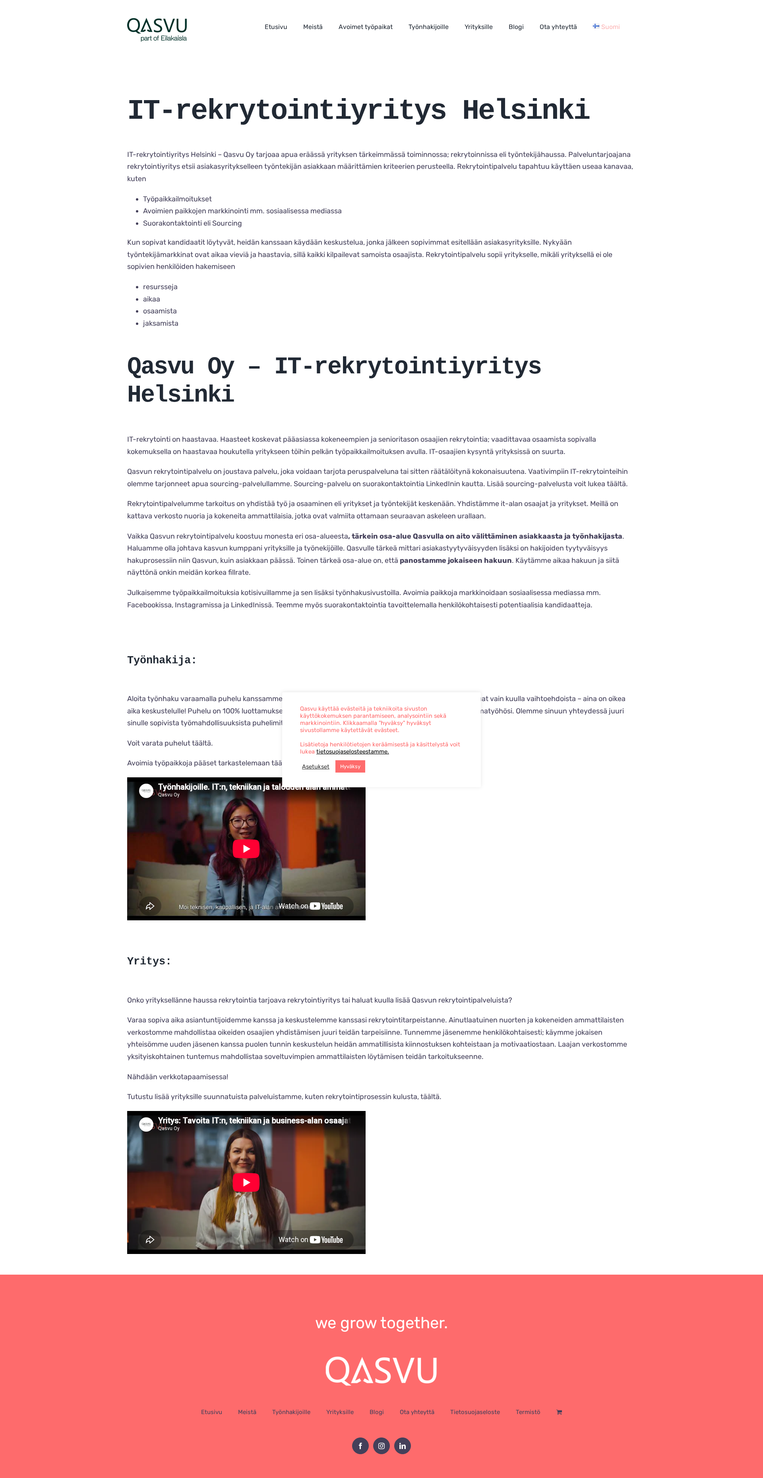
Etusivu (211, 1412)
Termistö (528, 1412)
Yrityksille (340, 1412)
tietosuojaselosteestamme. (352, 751)
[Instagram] (381, 1445)
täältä (616, 483)
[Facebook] (360, 1445)
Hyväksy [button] (350, 766)
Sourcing (227, 223)
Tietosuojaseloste (475, 1412)
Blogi (377, 1412)
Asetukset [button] (315, 766)
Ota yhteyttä (417, 1412)
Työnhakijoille (291, 1412)
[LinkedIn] (402, 1445)
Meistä (247, 1412)
